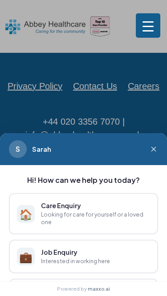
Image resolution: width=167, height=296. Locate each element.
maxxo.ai (99, 289)
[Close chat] (153, 149)
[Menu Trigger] (148, 25)
